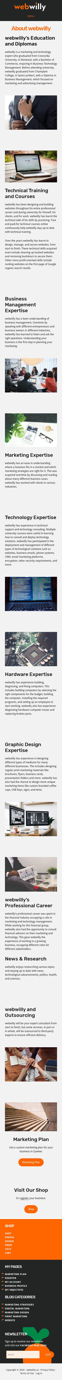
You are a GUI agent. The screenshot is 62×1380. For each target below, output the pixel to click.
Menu (31, 16)
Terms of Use (27, 1373)
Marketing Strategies (19, 1304)
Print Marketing (16, 1316)
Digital (10, 1237)
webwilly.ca (33, 1370)
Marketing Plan (31, 1162)
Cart (8, 1253)
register (24, 1198)
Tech (8, 1249)
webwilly (31, 7)
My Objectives (14, 1289)
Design (9, 1241)
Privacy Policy (48, 1370)
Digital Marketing (17, 1308)
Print (8, 1245)
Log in (39, 1373)
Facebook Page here (33, 1345)
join (48, 1354)
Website (10, 1320)
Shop (31, 1209)
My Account (13, 1282)
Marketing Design (17, 1312)
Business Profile (16, 1286)
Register (10, 1278)
